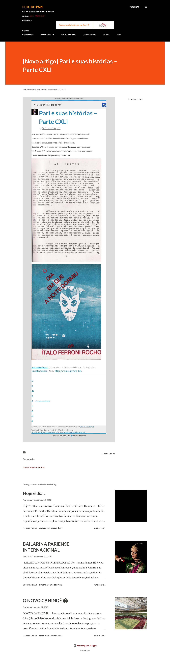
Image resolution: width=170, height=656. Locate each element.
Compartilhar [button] (136, 99)
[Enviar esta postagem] (24, 453)
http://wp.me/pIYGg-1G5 (68, 370)
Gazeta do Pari (89, 34)
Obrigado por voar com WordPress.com (69, 435)
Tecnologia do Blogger (86, 645)
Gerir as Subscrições (87, 426)
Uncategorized (39, 370)
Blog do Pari (32, 7)
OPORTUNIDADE (68, 34)
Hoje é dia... (34, 493)
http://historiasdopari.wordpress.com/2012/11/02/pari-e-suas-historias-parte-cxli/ (58, 432)
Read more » (99, 528)
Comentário (32, 400)
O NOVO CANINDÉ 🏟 (45, 600)
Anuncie (106, 34)
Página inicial (27, 34)
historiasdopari (51, 128)
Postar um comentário (34, 467)
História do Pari (47, 34)
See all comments (43, 401)
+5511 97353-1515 (36, 16)
